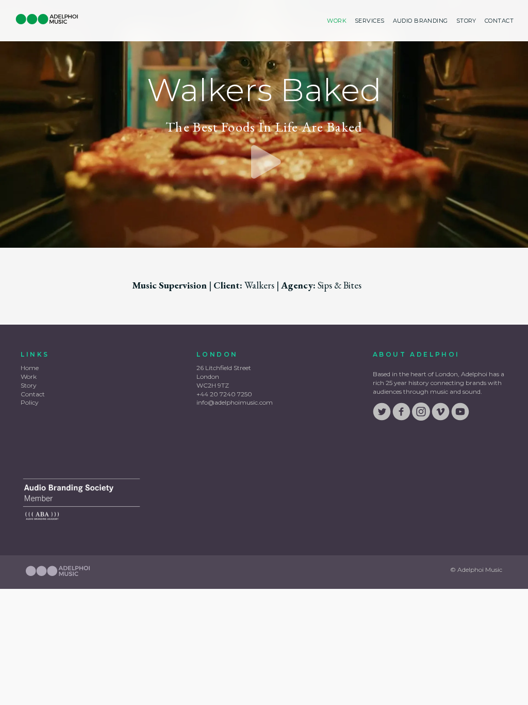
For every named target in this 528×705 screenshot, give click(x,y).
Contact (499, 20)
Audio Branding (420, 20)
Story (466, 20)
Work (336, 20)
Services (370, 20)
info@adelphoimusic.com (234, 402)
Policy (30, 402)
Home (30, 368)
